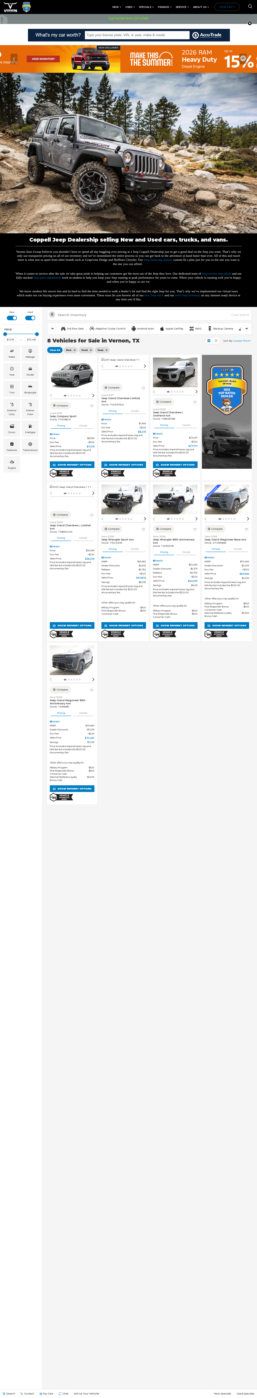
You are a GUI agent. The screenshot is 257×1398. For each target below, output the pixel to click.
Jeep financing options (158, 259)
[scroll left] (52, 328)
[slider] (5, 334)
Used (128, 7)
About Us (199, 7)
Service (181, 7)
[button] (250, 23)
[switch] (12, 315)
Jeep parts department (47, 277)
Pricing (61, 425)
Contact (227, 7)
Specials (145, 7)
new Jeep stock (154, 295)
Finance (163, 7)
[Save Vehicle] (91, 406)
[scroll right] (246, 328)
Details (83, 425)
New (115, 7)
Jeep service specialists (216, 273)
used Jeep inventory (187, 295)
